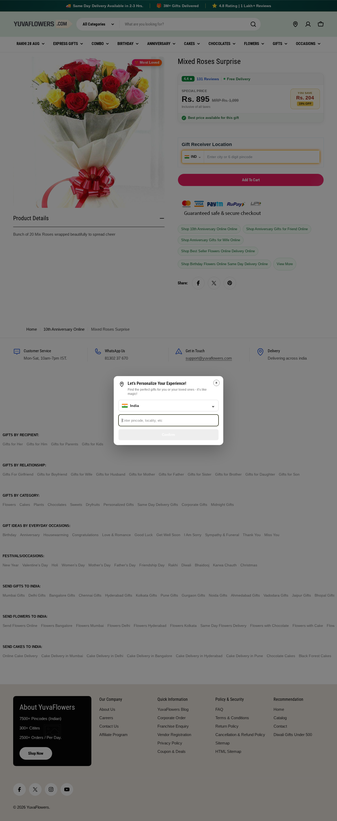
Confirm (168, 434)
